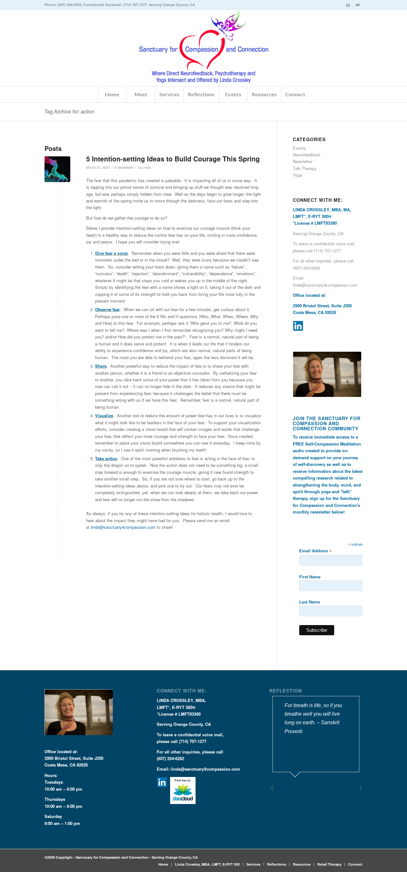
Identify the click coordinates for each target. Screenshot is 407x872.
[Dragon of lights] (57, 169)
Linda (146, 167)
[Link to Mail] (357, 5)
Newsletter (126, 167)
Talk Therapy (305, 168)
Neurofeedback (307, 155)
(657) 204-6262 (69, 4)
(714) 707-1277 (135, 4)
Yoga (297, 175)
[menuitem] (112, 94)
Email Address (315, 551)
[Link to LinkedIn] (348, 5)
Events (299, 148)
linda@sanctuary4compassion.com (123, 527)
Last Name (309, 602)
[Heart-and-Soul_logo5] (204, 48)
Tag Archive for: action (69, 111)
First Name (310, 577)
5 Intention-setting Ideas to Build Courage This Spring (173, 158)
